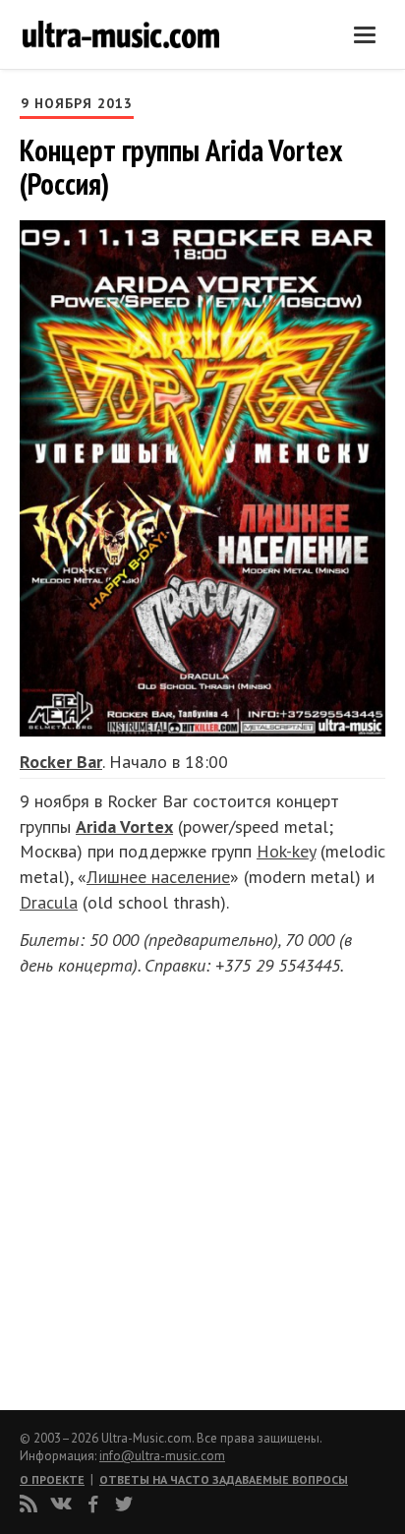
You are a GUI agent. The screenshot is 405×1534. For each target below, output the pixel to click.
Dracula (49, 902)
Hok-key (286, 851)
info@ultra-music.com (162, 1455)
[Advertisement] (138, 1187)
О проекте (52, 1479)
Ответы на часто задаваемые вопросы (223, 1479)
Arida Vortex (124, 826)
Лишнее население (158, 876)
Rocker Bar (61, 761)
